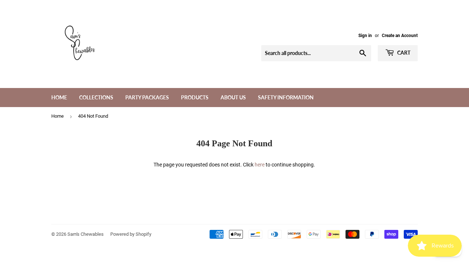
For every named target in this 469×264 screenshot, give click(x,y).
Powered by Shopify (130, 234)
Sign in (365, 35)
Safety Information (286, 97)
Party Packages (147, 97)
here (260, 165)
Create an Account (400, 35)
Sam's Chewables (85, 234)
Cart (403, 53)
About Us (233, 97)
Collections (96, 97)
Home (59, 97)
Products (194, 97)
